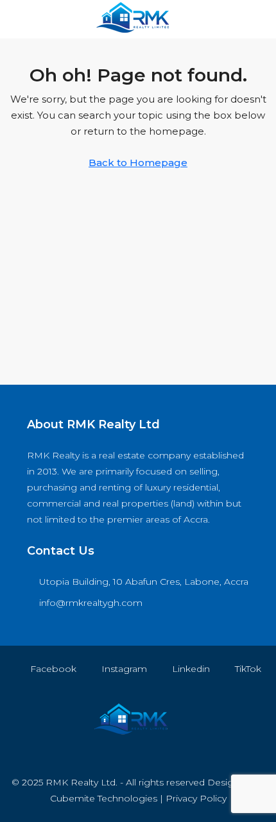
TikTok (246, 669)
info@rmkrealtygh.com (90, 602)
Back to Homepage (138, 162)
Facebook (52, 669)
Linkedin (189, 669)
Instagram (123, 669)
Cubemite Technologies (103, 798)
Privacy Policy (196, 798)
